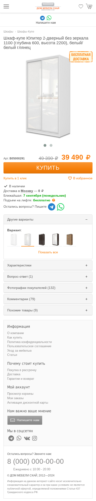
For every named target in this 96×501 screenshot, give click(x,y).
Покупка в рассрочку (22, 370)
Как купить (14, 337)
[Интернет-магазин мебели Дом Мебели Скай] (48, 6)
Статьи (12, 355)
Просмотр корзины (20, 393)
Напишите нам (27, 420)
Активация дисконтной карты (27, 402)
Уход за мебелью (19, 350)
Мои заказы (15, 398)
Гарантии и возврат (20, 378)
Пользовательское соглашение (29, 346)
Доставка (13, 374)
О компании (15, 333)
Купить (48, 168)
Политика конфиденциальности (29, 342)
